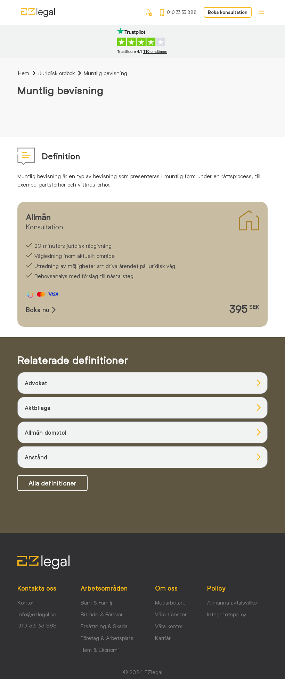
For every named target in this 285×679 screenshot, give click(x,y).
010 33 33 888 (182, 12)
